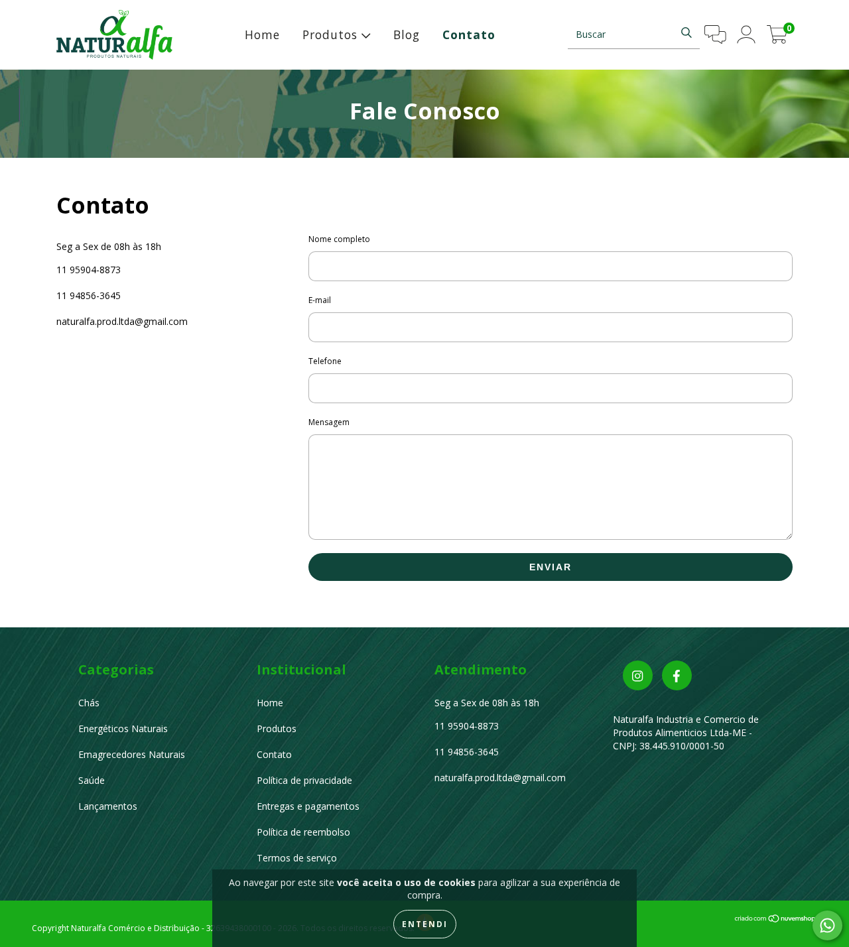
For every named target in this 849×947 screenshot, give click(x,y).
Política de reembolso (303, 832)
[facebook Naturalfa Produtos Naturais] (677, 675)
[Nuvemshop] (775, 919)
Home (262, 34)
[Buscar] (686, 33)
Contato (468, 34)
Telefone (325, 361)
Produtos (331, 34)
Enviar (550, 567)
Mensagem (329, 422)
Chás (88, 702)
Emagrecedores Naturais (131, 754)
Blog (406, 34)
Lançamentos (107, 806)
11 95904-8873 (88, 269)
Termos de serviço (297, 858)
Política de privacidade (304, 780)
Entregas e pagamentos (308, 806)
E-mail (319, 300)
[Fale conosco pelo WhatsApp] (827, 925)
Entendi (425, 924)
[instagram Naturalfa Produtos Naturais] (638, 675)
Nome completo (339, 239)
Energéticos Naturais (123, 728)
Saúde (91, 780)
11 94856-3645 (88, 295)
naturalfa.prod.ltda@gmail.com (122, 321)
